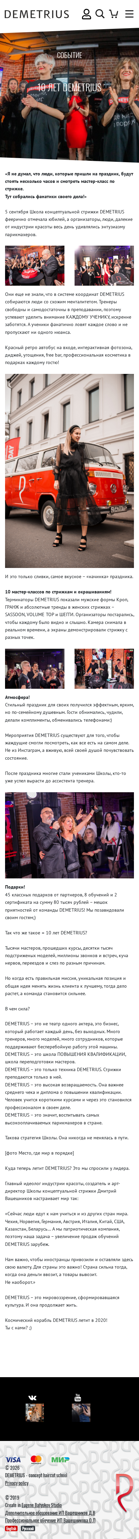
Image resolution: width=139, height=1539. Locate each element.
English (11, 1528)
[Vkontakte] (35, 1413)
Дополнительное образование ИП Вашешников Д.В (50, 1512)
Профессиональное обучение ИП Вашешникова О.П (50, 1520)
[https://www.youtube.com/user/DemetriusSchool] (78, 1397)
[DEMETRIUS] (124, 1494)
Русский (28, 1528)
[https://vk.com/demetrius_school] (32, 1397)
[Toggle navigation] (128, 14)
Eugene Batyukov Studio (42, 1504)
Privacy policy (16, 1482)
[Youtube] (81, 1413)
